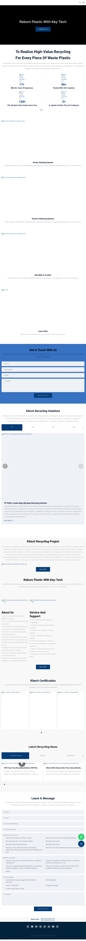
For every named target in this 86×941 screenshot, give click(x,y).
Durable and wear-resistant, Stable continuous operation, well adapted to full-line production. (43, 278)
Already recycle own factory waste (19, 841)
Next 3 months (51, 880)
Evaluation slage (52, 885)
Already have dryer (53, 844)
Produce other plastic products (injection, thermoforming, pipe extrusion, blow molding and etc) (24, 850)
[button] (5, 466)
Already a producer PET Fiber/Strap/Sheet (61, 838)
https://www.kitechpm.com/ (48, 918)
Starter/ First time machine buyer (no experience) (64, 848)
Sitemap (52, 935)
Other (8, 871)
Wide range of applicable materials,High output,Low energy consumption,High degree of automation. (43, 222)
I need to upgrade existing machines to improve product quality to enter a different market (24, 867)
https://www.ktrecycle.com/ (48, 920)
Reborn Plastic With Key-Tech (43, 22)
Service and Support (37, 614)
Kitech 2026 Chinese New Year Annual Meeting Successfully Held (64, 768)
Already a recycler (53, 841)
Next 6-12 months (12, 885)
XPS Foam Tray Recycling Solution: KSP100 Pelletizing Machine (20, 768)
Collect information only (15, 889)
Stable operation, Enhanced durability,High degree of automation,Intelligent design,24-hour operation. (43, 166)
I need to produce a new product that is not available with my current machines (62, 867)
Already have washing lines (16, 844)
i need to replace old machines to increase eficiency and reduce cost (62, 862)
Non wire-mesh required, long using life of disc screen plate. (43, 334)
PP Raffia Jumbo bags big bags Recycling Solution (25, 503)
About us (8, 612)
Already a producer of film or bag (18, 838)
